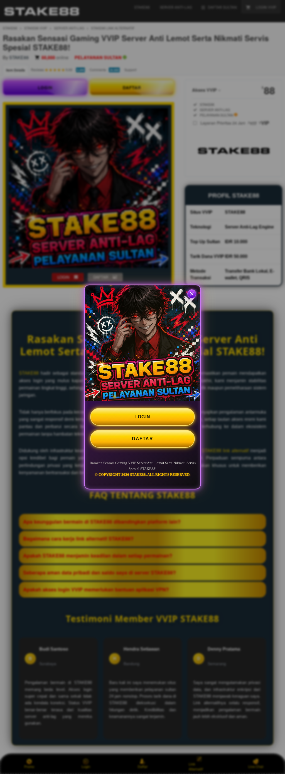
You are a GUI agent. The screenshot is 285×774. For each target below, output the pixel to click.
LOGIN (142, 416)
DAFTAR (142, 438)
